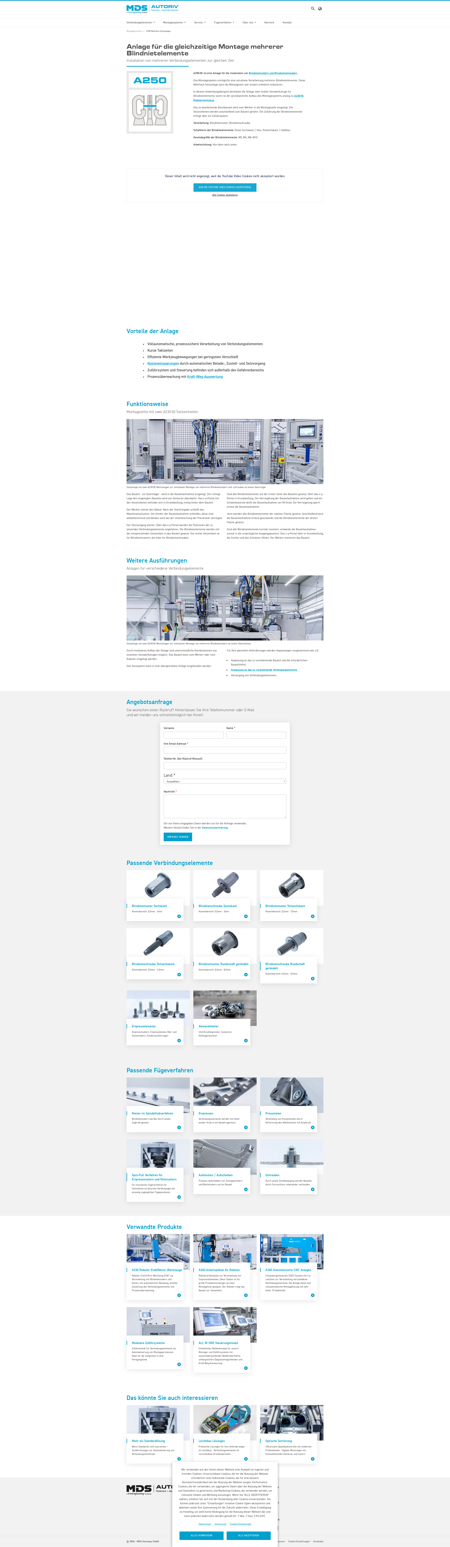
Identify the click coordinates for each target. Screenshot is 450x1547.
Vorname (169, 728)
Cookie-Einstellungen (240, 1524)
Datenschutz (205, 1524)
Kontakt (287, 22)
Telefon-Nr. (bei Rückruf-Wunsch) (183, 758)
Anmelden (318, 1541)
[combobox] (225, 781)
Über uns (248, 22)
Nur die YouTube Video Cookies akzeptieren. (225, 187)
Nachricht (169, 791)
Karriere (269, 22)
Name (229, 728)
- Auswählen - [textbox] (173, 781)
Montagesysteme (173, 22)
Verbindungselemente (140, 22)
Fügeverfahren (223, 22)
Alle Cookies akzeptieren (225, 194)
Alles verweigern (201, 1535)
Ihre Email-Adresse (175, 744)
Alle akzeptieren (248, 1535)
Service (199, 22)
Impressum (220, 1524)
